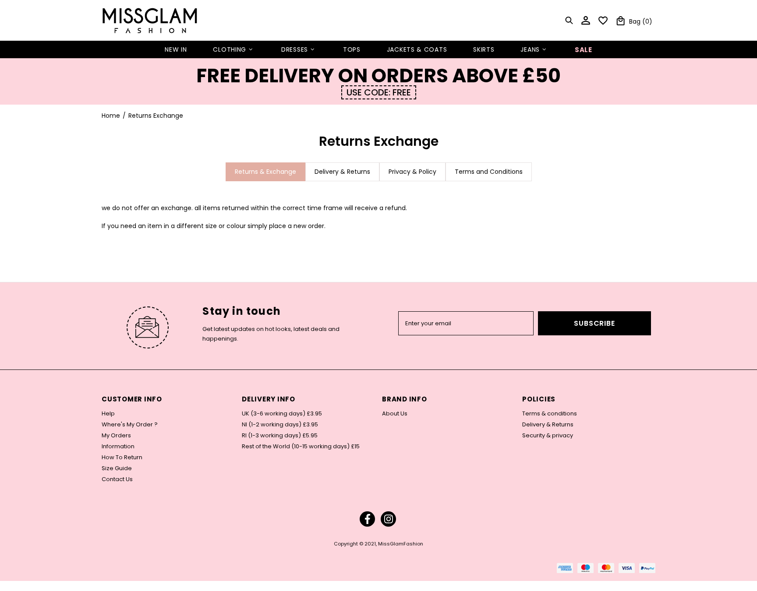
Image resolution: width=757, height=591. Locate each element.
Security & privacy (547, 436)
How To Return (122, 457)
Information (118, 446)
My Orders (116, 436)
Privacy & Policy (412, 171)
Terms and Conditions (489, 171)
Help (108, 414)
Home (111, 115)
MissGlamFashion (150, 20)
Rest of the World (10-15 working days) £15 (301, 446)
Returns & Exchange (265, 171)
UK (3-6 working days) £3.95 (282, 414)
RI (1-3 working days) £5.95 (280, 436)
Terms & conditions (549, 414)
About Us (394, 414)
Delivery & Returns (342, 171)
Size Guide (117, 468)
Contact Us (117, 479)
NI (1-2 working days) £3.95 (280, 425)
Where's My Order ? (130, 425)
